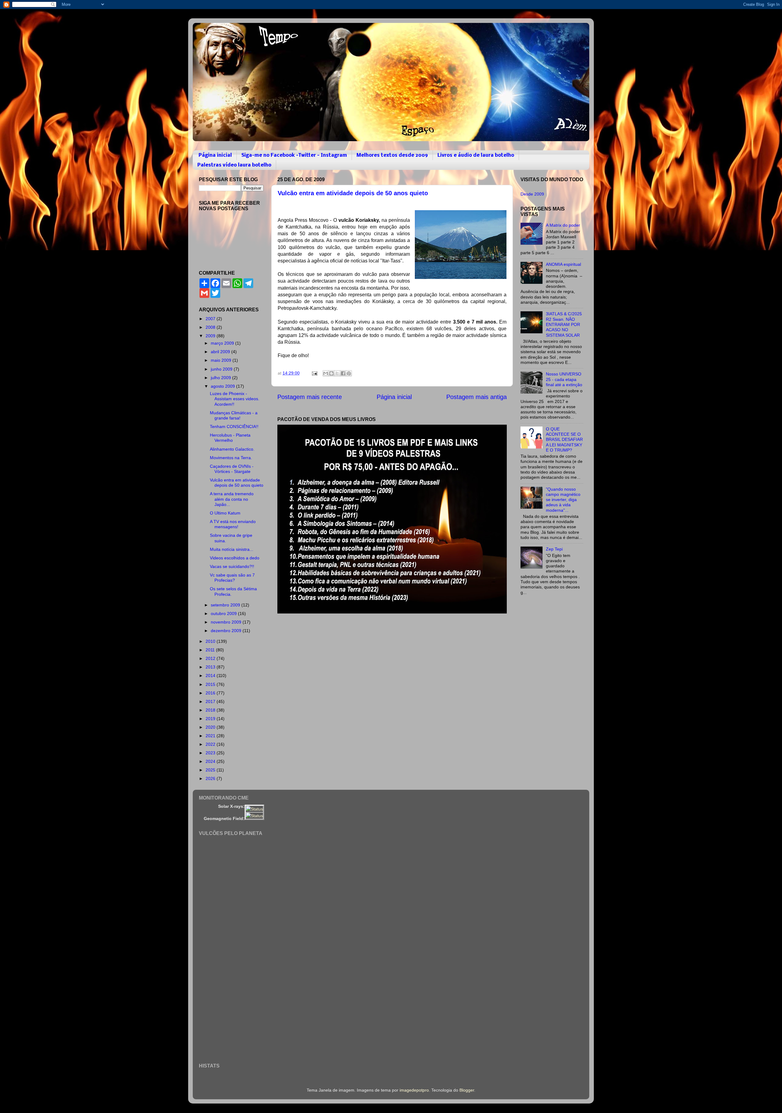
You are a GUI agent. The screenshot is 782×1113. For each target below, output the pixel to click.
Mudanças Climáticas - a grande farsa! (234, 415)
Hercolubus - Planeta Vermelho (230, 438)
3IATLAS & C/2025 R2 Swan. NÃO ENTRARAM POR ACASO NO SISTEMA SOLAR (564, 324)
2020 (211, 727)
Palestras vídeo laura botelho (234, 165)
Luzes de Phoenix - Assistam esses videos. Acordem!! (234, 399)
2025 (211, 769)
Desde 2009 (532, 194)
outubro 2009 (224, 613)
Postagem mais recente (309, 397)
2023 (211, 752)
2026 (211, 778)
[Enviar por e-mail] (326, 373)
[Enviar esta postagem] (314, 373)
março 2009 (223, 343)
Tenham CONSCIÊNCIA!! (234, 426)
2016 (211, 692)
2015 (211, 684)
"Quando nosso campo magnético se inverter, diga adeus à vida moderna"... (563, 500)
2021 (211, 735)
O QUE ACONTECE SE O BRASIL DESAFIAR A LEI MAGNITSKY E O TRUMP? (564, 439)
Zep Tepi (554, 549)
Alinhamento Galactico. (232, 449)
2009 (211, 335)
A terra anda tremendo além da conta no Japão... (232, 499)
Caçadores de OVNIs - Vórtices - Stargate (232, 469)
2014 (211, 675)
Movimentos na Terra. (231, 457)
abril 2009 (221, 351)
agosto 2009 (223, 386)
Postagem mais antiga (476, 397)
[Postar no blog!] (331, 373)
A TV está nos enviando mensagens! (233, 524)
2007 (211, 318)
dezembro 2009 (227, 630)
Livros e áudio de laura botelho (475, 155)
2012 (211, 658)
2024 (211, 761)
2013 (211, 667)
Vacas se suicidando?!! (232, 566)
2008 (211, 327)
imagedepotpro (414, 1090)
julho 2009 (221, 377)
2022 (211, 744)
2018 (211, 710)
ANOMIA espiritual (563, 264)
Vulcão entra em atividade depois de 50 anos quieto (353, 193)
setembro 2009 (226, 604)
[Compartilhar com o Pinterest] (349, 373)
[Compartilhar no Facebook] (343, 373)
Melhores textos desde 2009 (392, 155)
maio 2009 (221, 360)
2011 (211, 649)
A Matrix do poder (563, 225)
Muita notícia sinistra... (231, 549)
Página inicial (215, 155)
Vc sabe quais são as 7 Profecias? (232, 578)
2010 (211, 641)
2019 (211, 718)
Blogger (466, 1090)
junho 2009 (222, 369)
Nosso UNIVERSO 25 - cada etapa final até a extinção (564, 379)
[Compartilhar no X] (337, 373)
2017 (211, 701)
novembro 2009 (227, 622)
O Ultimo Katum (225, 513)
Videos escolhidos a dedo (234, 557)
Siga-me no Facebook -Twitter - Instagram (294, 155)
